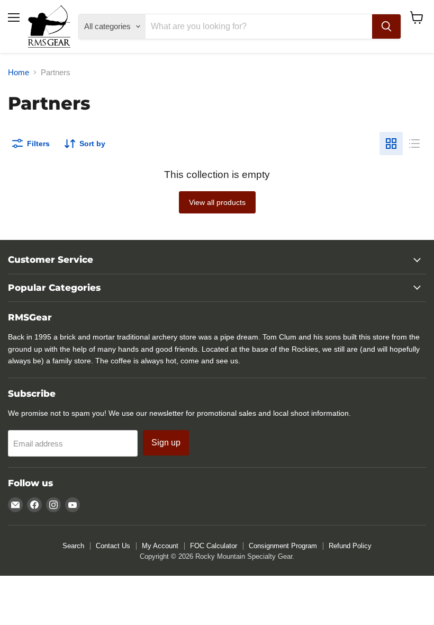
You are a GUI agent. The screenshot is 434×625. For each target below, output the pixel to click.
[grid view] (391, 143)
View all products (217, 202)
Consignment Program (283, 546)
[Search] (386, 26)
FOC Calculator (213, 546)
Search (73, 546)
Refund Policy (350, 546)
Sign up (165, 442)
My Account (160, 546)
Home (18, 72)
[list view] (414, 143)
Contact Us (113, 546)
